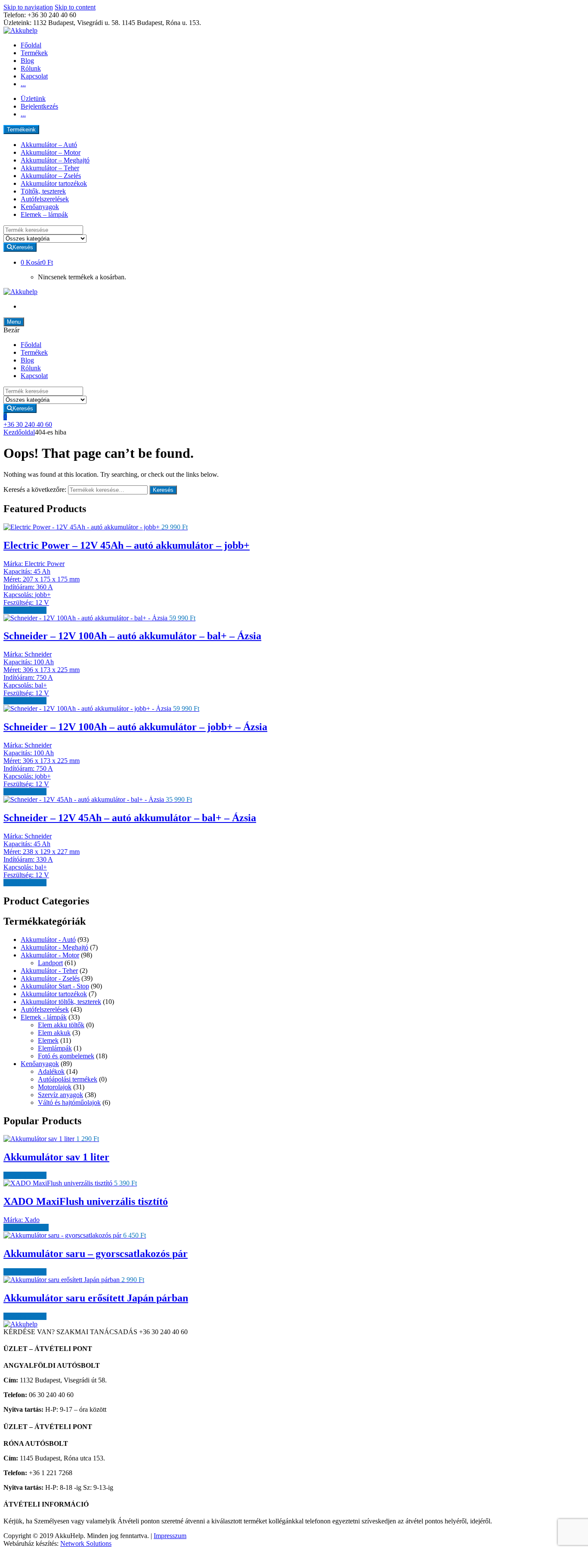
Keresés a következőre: (34, 489)
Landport (50, 962)
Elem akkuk (54, 1032)
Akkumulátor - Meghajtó (54, 947)
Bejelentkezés (39, 106)
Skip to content (75, 7)
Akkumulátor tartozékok (54, 183)
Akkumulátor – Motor (50, 152)
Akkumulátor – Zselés (51, 175)
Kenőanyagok (40, 206)
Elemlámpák (55, 1048)
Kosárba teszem (24, 610)
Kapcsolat (34, 76)
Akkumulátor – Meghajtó (55, 160)
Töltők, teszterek (43, 191)
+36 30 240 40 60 (27, 424)
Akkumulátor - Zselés (50, 978)
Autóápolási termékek (67, 1079)
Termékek (34, 52)
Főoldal (31, 45)
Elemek (48, 1040)
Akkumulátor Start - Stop (55, 986)
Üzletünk (33, 98)
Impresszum (170, 1535)
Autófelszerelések (45, 199)
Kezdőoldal (19, 432)
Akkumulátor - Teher (49, 970)
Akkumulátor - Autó (48, 939)
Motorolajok (54, 1087)
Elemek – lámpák (44, 214)
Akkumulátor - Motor (50, 955)
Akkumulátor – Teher (50, 168)
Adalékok (51, 1071)
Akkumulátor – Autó (49, 144)
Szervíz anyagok (60, 1094)
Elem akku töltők (61, 1025)
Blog (27, 60)
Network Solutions (85, 1543)
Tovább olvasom (26, 1227)
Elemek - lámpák (44, 1017)
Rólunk (31, 68)
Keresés (163, 490)
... (23, 84)
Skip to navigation (28, 7)
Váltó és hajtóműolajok (69, 1102)
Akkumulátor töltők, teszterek (61, 1001)
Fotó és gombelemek (66, 1056)
